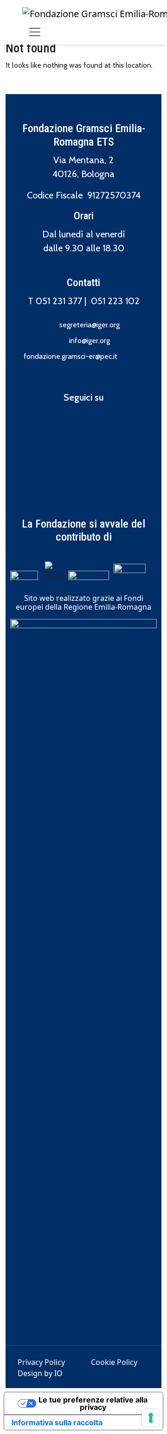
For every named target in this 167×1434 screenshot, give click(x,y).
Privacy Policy (41, 1362)
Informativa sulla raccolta (57, 1422)
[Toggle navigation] (34, 32)
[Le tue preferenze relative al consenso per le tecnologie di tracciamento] (151, 1418)
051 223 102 (115, 300)
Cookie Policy (114, 1362)
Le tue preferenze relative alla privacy (93, 1403)
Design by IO (40, 1373)
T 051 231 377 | (59, 300)
